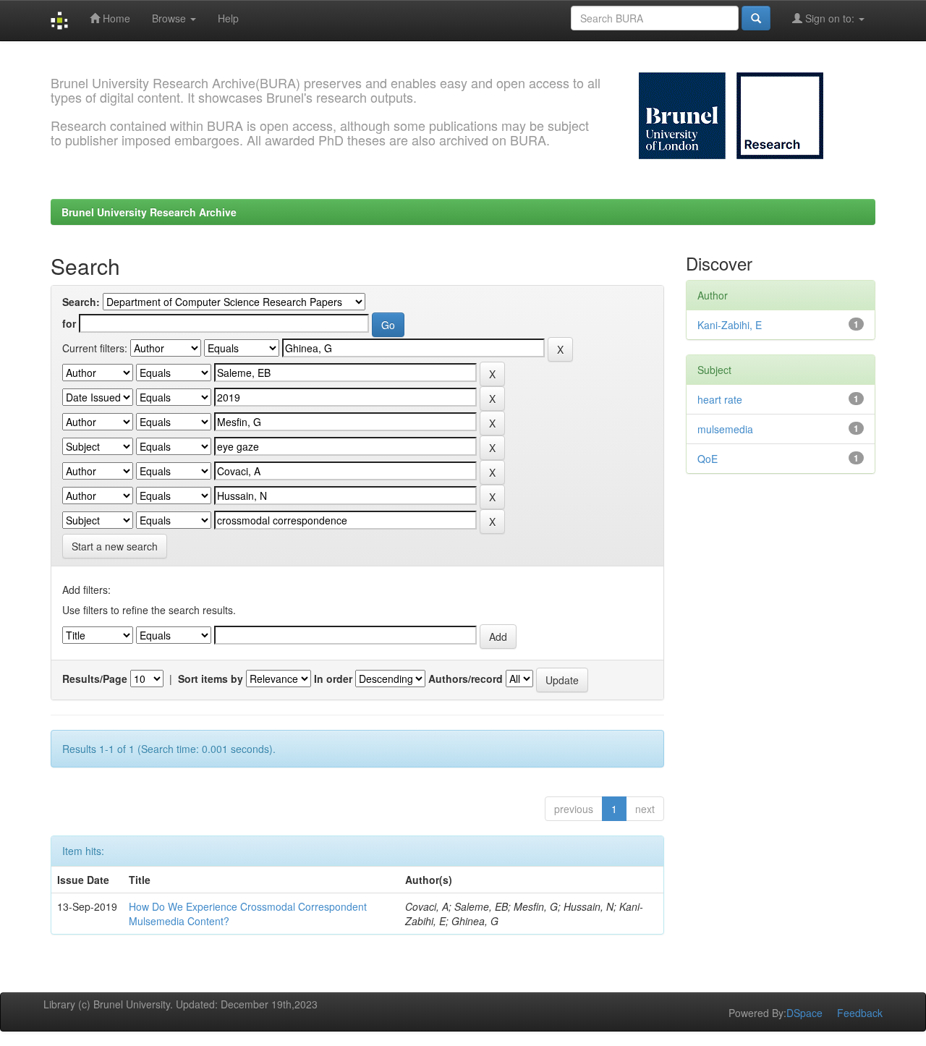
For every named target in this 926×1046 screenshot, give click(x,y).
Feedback (860, 1012)
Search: (81, 301)
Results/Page (94, 678)
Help (228, 18)
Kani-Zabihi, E (729, 325)
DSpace (804, 1012)
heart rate (719, 399)
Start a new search (115, 546)
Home (115, 18)
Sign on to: (829, 18)
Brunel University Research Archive (149, 212)
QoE (707, 458)
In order (333, 678)
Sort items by (210, 678)
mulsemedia (725, 429)
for (69, 323)
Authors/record (465, 678)
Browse (170, 18)
